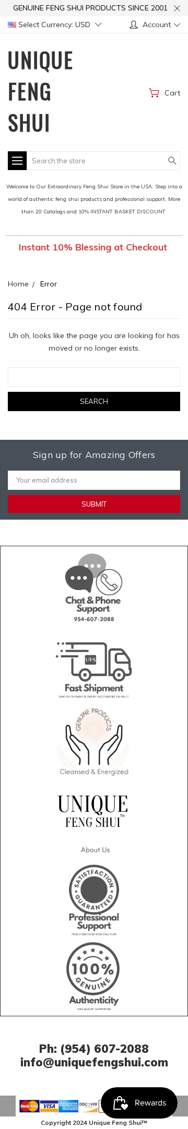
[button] (94, 585)
